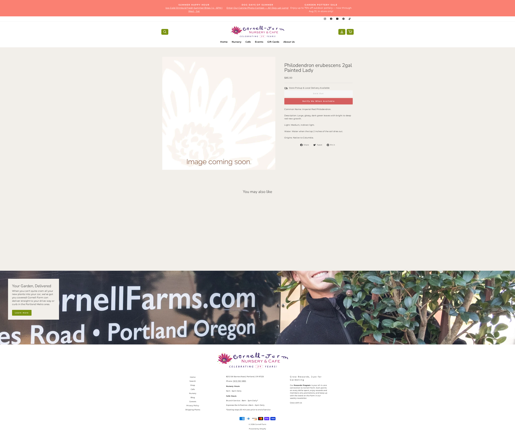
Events (259, 41)
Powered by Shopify (257, 429)
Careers (192, 402)
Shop (192, 385)
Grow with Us (296, 403)
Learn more (22, 313)
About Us (289, 41)
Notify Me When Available (318, 101)
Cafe (248, 41)
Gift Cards (273, 41)
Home (224, 41)
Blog (193, 397)
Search (193, 381)
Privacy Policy (192, 406)
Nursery (237, 41)
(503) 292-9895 (239, 381)
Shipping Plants (192, 410)
